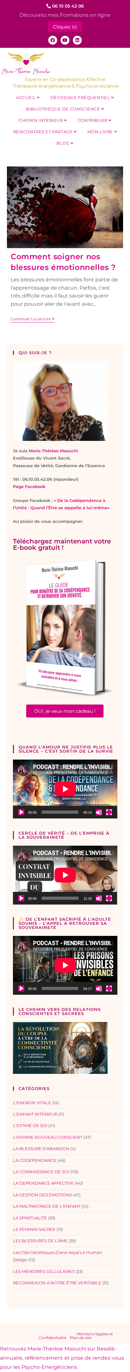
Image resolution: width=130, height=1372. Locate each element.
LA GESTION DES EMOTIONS (42, 1194)
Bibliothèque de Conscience (63, 108)
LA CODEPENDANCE (34, 1160)
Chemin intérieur (41, 120)
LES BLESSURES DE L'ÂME (40, 1240)
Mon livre (100, 131)
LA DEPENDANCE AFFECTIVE (43, 1183)
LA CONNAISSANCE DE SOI (41, 1171)
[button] (64, 711)
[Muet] (99, 812)
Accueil (26, 97)
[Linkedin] (77, 40)
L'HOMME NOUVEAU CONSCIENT (47, 1137)
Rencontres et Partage (43, 131)
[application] (65, 789)
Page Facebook (29, 486)
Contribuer (93, 120)
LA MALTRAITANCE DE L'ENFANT (46, 1206)
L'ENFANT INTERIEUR (35, 1114)
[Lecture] (21, 812)
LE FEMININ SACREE (34, 1229)
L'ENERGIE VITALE (32, 1102)
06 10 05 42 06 (67, 6)
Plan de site (81, 1337)
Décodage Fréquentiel (80, 97)
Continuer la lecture (32, 319)
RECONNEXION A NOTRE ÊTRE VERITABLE (57, 1282)
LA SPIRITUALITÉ (30, 1217)
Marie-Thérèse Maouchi (53, 450)
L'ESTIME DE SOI (30, 1125)
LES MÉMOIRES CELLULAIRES (44, 1271)
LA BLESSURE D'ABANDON (41, 1148)
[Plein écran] (109, 812)
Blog (63, 143)
